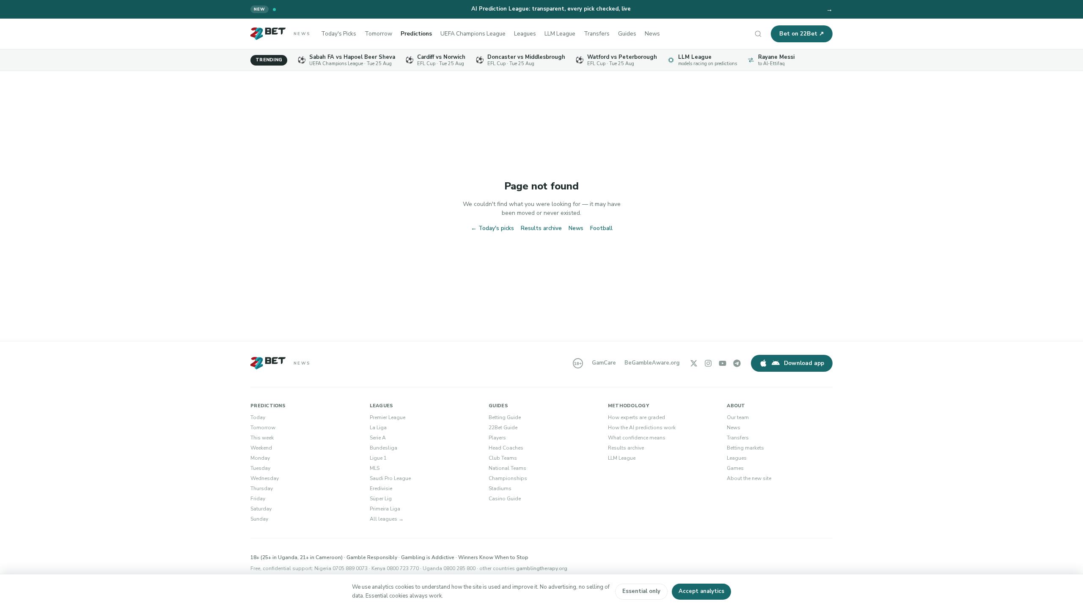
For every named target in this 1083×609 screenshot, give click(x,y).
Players (497, 437)
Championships (508, 478)
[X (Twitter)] (694, 363)
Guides (627, 34)
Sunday (259, 519)
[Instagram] (708, 363)
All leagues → (387, 519)
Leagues (525, 34)
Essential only (641, 591)
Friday (257, 498)
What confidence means (636, 437)
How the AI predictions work (642, 427)
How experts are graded (636, 417)
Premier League (387, 417)
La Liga (378, 427)
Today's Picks (338, 34)
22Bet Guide (503, 427)
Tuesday (260, 468)
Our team (738, 417)
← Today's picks (492, 228)
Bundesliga (383, 447)
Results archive (541, 228)
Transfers (597, 34)
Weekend (261, 447)
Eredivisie (381, 488)
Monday (260, 458)
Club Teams (503, 458)
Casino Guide (505, 498)
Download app (804, 363)
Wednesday (264, 478)
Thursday (261, 488)
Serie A (378, 437)
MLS (374, 468)
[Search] (758, 34)
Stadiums (500, 488)
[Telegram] (737, 363)
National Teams (507, 468)
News (652, 34)
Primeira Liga (385, 508)
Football (601, 228)
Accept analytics (701, 591)
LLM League (559, 34)
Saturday (261, 508)
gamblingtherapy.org (541, 568)
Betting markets (745, 447)
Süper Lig (381, 498)
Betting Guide (505, 417)
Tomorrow (378, 34)
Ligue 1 (378, 458)
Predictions (416, 34)
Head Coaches (506, 447)
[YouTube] (722, 363)
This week (262, 437)
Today (257, 417)
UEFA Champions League (473, 34)
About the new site (749, 478)
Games (735, 468)
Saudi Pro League (390, 478)
